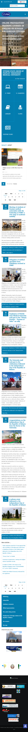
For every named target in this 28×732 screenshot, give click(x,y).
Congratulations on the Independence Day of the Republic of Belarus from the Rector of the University (17, 424)
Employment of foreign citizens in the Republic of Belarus (12, 616)
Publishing (5, 596)
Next (10, 199)
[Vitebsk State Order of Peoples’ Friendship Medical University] (10, 14)
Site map (5, 625)
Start (6, 193)
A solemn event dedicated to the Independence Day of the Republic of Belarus (17, 502)
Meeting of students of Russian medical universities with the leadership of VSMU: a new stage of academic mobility (17, 211)
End (15, 199)
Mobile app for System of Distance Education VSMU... (12, 168)
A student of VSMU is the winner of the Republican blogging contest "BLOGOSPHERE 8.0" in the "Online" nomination (13, 566)
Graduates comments (8, 604)
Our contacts (6, 621)
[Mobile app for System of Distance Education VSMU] (12, 157)
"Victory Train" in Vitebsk (9, 556)
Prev (11, 193)
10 (5, 199)
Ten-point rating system (9, 612)
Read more (7, 43)
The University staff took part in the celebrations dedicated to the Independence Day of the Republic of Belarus (17, 364)
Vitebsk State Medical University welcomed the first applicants (13, 572)
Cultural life (6, 600)
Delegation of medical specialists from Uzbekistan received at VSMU (17, 262)
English (23, 1)
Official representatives (8, 608)
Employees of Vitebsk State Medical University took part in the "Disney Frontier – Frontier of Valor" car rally (17, 317)
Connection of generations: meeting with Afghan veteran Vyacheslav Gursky (14, 560)
